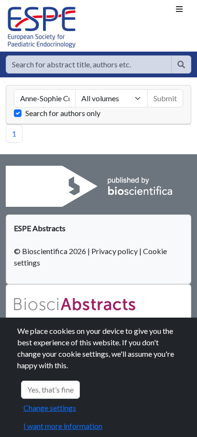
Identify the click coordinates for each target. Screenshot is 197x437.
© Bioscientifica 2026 (51, 251)
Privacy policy (114, 251)
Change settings (49, 407)
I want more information (62, 425)
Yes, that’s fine (50, 389)
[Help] (181, 64)
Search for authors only (62, 112)
